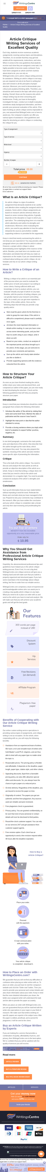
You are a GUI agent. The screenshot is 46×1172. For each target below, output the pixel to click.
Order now (20, 8)
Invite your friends (23, 1104)
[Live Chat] (41, 1154)
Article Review (12, 1061)
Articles (11, 1087)
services (34, 1087)
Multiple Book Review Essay (18, 1077)
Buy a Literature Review (16, 1069)
